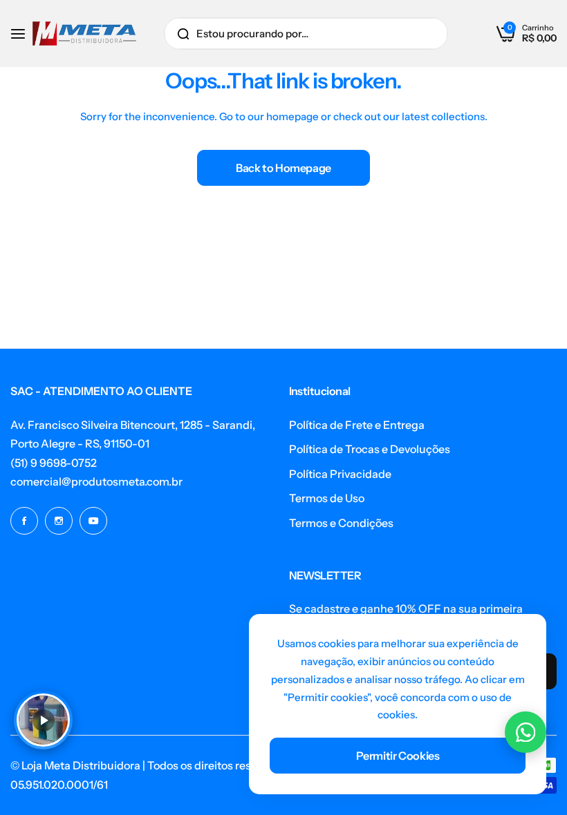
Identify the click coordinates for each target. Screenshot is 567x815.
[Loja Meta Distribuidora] (84, 33)
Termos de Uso (326, 498)
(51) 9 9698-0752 (53, 463)
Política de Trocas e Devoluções (369, 449)
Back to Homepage (283, 168)
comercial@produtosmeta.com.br (96, 481)
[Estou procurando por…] (183, 33)
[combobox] (306, 33)
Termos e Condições (341, 523)
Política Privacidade (340, 474)
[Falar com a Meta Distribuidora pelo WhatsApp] (525, 732)
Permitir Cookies (398, 756)
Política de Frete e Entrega (357, 425)
